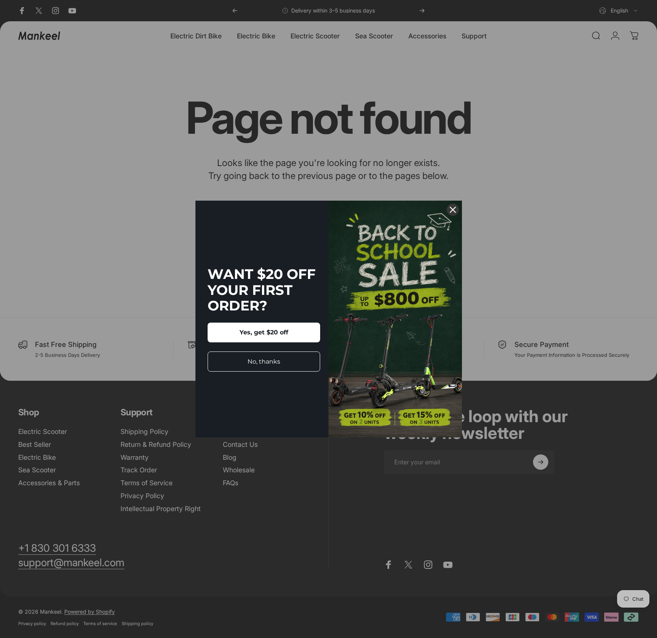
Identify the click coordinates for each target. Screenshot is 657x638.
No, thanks (264, 361)
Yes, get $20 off (264, 332)
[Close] (453, 210)
